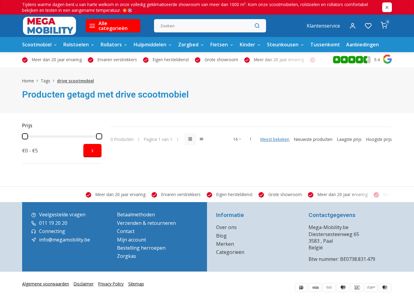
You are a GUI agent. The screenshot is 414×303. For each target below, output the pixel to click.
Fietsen (219, 44)
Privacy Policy (111, 284)
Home (28, 81)
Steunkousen (283, 44)
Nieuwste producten (313, 139)
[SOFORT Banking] (371, 287)
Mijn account (131, 239)
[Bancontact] (357, 287)
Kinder (247, 44)
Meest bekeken (274, 139)
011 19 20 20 (53, 223)
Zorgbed (188, 44)
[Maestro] (343, 287)
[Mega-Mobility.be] (49, 26)
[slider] (25, 136)
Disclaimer (84, 284)
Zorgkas (126, 256)
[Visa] (315, 287)
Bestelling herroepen (141, 248)
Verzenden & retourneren (146, 223)
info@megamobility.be (64, 239)
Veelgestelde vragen (62, 214)
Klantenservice (323, 25)
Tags (45, 81)
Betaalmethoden (136, 214)
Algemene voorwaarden (45, 284)
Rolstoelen (76, 44)
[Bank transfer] (329, 287)
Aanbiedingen (362, 44)
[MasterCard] (385, 287)
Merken (225, 244)
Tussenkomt (325, 44)
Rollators (111, 44)
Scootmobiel (37, 44)
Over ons (226, 227)
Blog (221, 235)
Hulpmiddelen (150, 44)
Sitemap (136, 284)
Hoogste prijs (379, 139)
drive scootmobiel (75, 81)
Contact (126, 231)
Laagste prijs (349, 139)
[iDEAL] (301, 287)
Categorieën (230, 252)
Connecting (52, 231)
